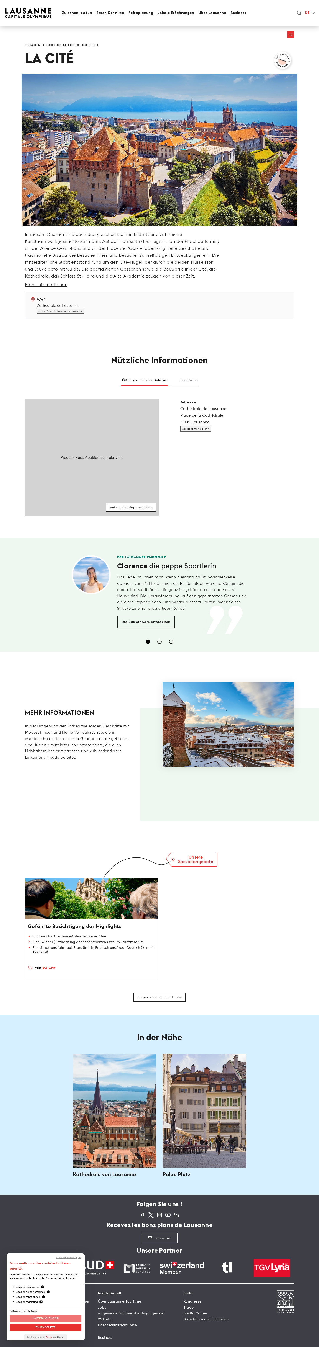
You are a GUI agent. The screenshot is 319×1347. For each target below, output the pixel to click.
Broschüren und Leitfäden (206, 1319)
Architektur (52, 45)
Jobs (102, 1307)
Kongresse (193, 1301)
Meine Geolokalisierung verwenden (60, 311)
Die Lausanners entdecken (146, 622)
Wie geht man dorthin (195, 428)
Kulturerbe (90, 45)
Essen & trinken (110, 13)
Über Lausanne (212, 13)
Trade (189, 1307)
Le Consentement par (45, 1337)
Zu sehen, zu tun (77, 13)
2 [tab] (159, 642)
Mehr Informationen (46, 284)
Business (238, 13)
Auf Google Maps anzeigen (131, 507)
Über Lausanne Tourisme (119, 1301)
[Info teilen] (290, 34)
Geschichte (71, 45)
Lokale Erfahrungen (175, 13)
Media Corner (196, 1313)
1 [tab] (148, 642)
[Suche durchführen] (299, 13)
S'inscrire (163, 1238)
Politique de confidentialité (23, 1310)
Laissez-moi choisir (46, 1318)
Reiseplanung (140, 13)
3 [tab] (171, 642)
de (307, 13)
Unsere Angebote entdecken (159, 997)
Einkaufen (32, 45)
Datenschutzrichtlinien (117, 1325)
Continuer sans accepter (68, 1257)
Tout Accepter (46, 1327)
